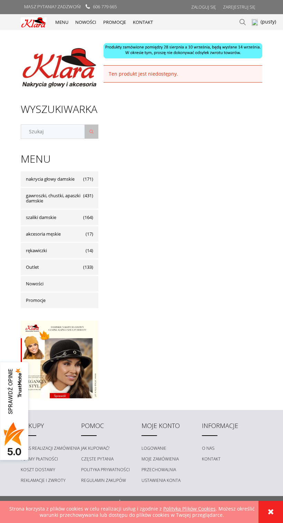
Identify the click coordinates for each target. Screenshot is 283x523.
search (243, 22)
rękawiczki (36, 250)
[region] (183, 50)
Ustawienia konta (161, 480)
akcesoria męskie (43, 234)
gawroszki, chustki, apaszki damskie (53, 198)
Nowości (34, 283)
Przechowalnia (159, 470)
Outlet (32, 267)
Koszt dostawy (38, 470)
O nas (208, 448)
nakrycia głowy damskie (50, 179)
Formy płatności (39, 459)
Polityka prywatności (105, 470)
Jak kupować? (95, 448)
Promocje (36, 300)
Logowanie (154, 448)
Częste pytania (97, 459)
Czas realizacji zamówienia (50, 448)
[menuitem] (62, 22)
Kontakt (211, 459)
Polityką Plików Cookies (189, 508)
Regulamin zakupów (103, 480)
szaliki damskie (41, 217)
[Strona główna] (34, 22)
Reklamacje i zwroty (43, 480)
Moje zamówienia (160, 459)
